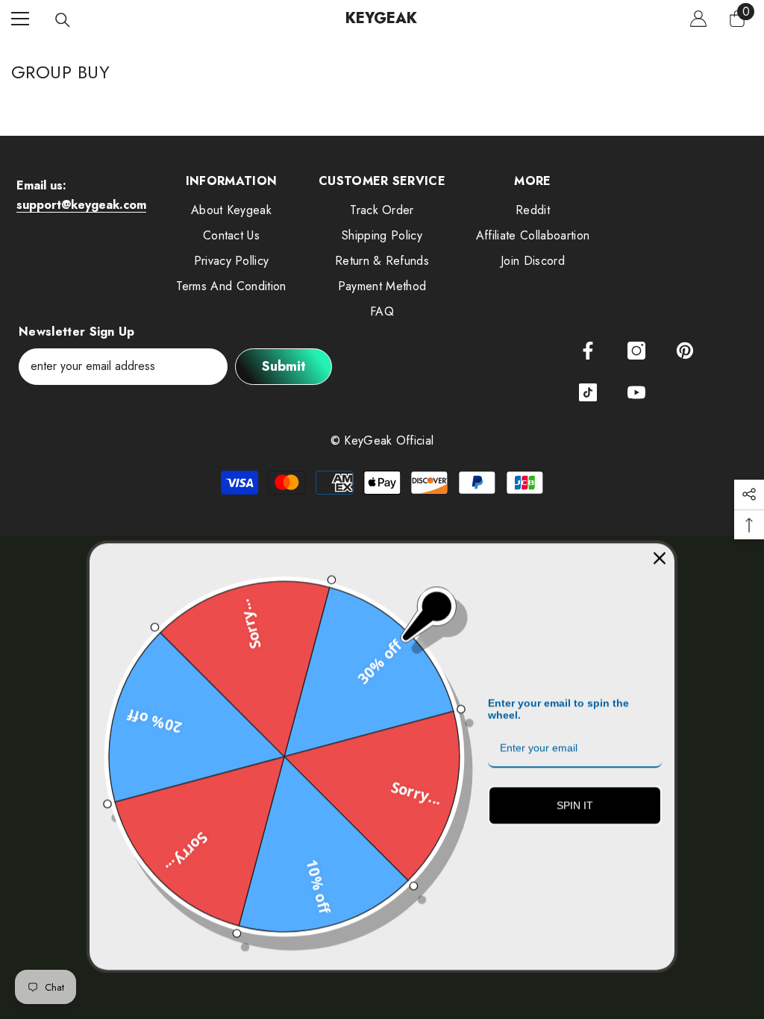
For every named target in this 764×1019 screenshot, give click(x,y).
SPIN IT (575, 803)
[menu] (20, 19)
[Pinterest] (685, 350)
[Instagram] (636, 350)
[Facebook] (588, 350)
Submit (284, 366)
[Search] (63, 20)
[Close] (659, 556)
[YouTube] (636, 392)
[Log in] (698, 18)
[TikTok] (588, 392)
